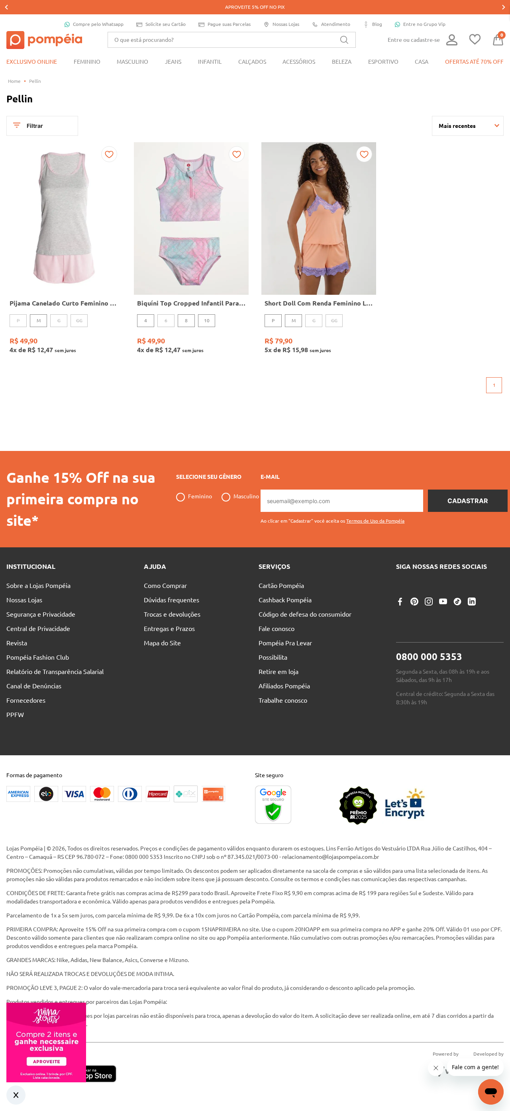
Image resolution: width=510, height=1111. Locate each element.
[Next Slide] (503, 7)
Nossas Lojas (286, 24)
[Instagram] (429, 601)
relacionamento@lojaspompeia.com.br (330, 857)
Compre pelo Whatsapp (98, 24)
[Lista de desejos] (475, 40)
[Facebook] (400, 601)
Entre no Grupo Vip (424, 24)
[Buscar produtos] (344, 40)
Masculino (246, 496)
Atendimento (335, 24)
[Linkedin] (472, 601)
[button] (332, 518)
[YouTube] (443, 601)
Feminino (200, 496)
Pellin (35, 81)
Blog (377, 24)
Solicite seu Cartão (165, 24)
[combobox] (232, 40)
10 (207, 320)
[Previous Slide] (6, 7)
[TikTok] (457, 601)
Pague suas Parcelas (229, 24)
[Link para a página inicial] (14, 81)
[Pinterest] (414, 601)
